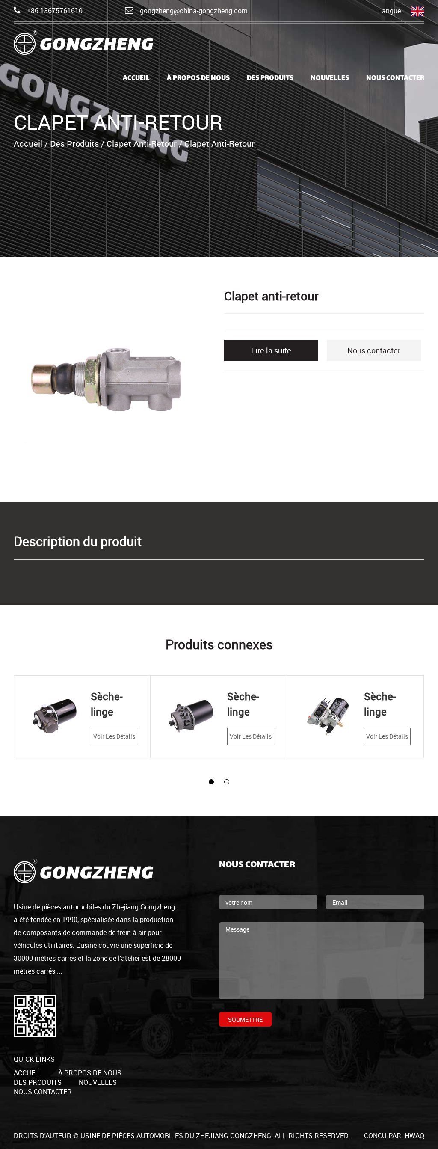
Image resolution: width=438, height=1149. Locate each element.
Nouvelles (330, 78)
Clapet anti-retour (142, 143)
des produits (38, 1082)
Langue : (391, 10)
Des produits (270, 78)
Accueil (136, 78)
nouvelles (98, 1082)
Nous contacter (395, 78)
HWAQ (414, 1135)
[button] (211, 781)
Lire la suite (271, 350)
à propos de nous (198, 78)
